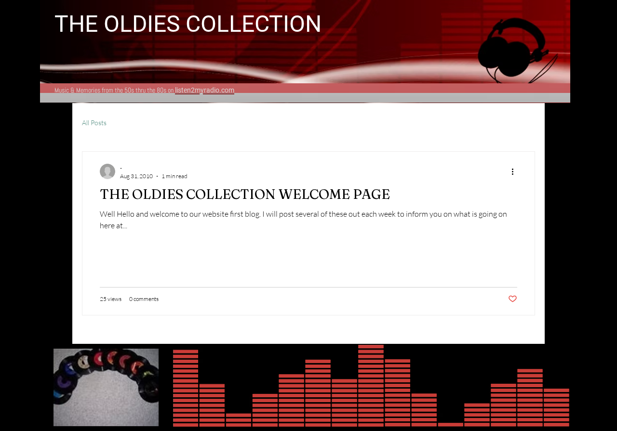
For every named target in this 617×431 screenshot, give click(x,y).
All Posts (94, 122)
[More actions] (516, 171)
